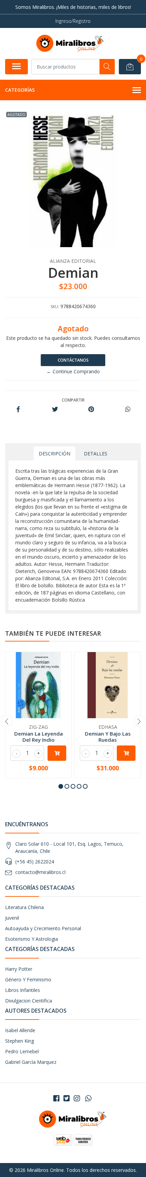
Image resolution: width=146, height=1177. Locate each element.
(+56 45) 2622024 (34, 861)
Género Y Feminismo (28, 979)
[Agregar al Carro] (57, 753)
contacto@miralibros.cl (40, 872)
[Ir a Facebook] (56, 1098)
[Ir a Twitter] (66, 1098)
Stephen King (19, 1041)
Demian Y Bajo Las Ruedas (108, 736)
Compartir (73, 400)
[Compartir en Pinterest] (91, 409)
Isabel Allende (20, 1030)
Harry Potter (18, 969)
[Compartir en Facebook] (18, 409)
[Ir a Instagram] (77, 1098)
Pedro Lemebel (22, 1051)
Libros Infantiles (22, 990)
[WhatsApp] (88, 1098)
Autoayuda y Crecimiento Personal (43, 928)
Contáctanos (73, 360)
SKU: (55, 307)
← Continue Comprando (73, 371)
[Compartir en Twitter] (55, 409)
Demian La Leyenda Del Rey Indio (38, 736)
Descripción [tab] (54, 453)
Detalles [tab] (95, 453)
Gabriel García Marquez (30, 1062)
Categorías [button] (20, 90)
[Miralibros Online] (70, 43)
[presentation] (7, 721)
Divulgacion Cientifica (28, 1000)
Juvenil (12, 918)
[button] (61, 786)
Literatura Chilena (24, 907)
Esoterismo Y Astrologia (31, 939)
